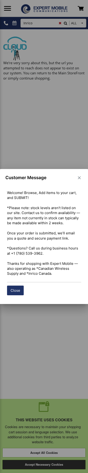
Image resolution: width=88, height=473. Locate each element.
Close (15, 290)
